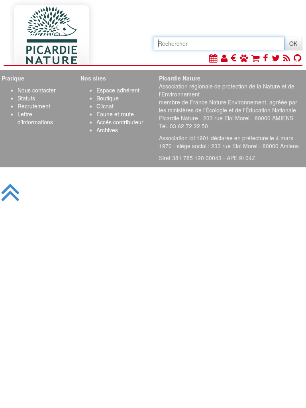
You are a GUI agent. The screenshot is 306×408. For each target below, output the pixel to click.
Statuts (26, 98)
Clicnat (105, 106)
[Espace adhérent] (224, 57)
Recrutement (34, 106)
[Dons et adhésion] (233, 57)
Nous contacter (37, 90)
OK (293, 43)
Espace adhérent (117, 90)
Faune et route (115, 114)
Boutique (107, 98)
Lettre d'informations (35, 118)
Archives (107, 130)
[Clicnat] (244, 57)
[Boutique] (255, 57)
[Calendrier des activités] (213, 57)
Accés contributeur (119, 122)
